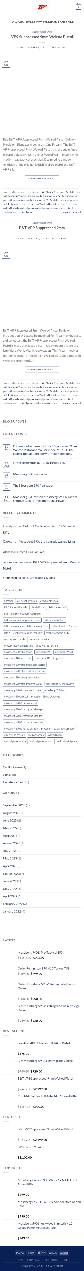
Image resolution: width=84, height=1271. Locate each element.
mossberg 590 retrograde (49, 658)
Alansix (8, 552)
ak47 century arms (26, 600)
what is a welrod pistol (45, 403)
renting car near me (16, 562)
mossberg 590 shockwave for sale (22, 690)
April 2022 (10, 896)
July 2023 (9, 851)
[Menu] (5, 7)
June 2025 (10, 820)
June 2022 (10, 881)
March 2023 (11, 873)
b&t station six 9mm (50, 196)
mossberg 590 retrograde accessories (24, 664)
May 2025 (10, 828)
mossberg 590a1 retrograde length (23, 715)
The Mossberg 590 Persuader (33, 485)
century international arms (18, 645)
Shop (29, 1259)
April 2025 (10, 835)
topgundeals (57, 47)
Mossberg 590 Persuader (30, 474)
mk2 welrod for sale (46, 204)
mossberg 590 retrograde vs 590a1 (23, 683)
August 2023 (11, 843)
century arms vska (39, 639)
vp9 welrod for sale (68, 204)
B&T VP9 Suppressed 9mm (42, 227)
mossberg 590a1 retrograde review (23, 722)
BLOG (64, 1259)
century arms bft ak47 (57, 632)
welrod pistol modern (41, 741)
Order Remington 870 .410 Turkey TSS (39, 462)
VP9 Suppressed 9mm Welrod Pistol (42, 36)
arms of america (49, 600)
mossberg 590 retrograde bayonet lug (24, 671)
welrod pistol (27, 208)
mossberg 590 (43, 651)
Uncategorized (42, 32)
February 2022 (13, 904)
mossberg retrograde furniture (58, 728)
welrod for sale (11, 208)
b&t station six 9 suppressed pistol (21, 196)
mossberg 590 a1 (64, 651)
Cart (38, 1259)
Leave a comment (71, 212)
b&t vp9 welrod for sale (22, 204)
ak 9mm (8, 600)
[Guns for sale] (42, 7)
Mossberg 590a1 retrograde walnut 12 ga (47, 541)
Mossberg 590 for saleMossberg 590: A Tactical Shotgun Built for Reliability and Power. (45, 498)
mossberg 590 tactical (16, 696)
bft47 (7, 632)
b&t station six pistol (18, 200)
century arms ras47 (14, 639)
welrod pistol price (23, 212)
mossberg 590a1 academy (45, 696)
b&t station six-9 (39, 200)
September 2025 (14, 805)
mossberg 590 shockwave (60, 683)
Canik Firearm (12, 767)
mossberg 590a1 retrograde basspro (24, 709)
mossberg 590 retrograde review (22, 677)
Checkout (51, 1259)
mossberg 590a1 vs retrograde (21, 728)
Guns (6, 775)
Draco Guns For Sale (30, 552)
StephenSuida (12, 577)
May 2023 (10, 858)
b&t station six (72, 192)
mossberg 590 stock (55, 690)
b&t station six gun (14, 626)
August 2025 (11, 813)
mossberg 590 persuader (17, 658)
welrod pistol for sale (46, 208)
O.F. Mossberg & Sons (40, 577)
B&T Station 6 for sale (52, 192)
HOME (19, 1259)
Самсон (8, 541)
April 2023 (10, 866)
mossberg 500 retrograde (18, 651)
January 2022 (12, 911)
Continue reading (42, 178)
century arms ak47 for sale (27, 632)
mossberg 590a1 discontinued (20, 703)
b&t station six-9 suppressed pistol (22, 613)
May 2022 (10, 889)
